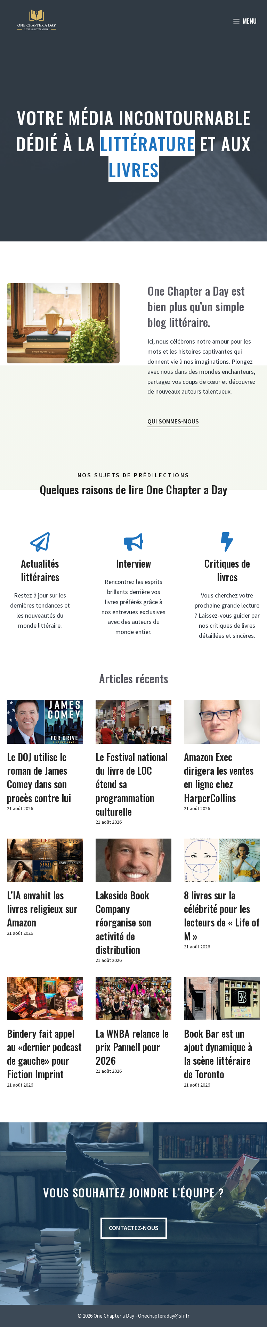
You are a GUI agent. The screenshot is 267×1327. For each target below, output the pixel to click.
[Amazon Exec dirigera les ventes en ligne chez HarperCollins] (222, 738)
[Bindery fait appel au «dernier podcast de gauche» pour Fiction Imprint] (45, 1015)
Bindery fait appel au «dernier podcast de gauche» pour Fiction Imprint (44, 1053)
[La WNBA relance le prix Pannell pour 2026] (134, 1015)
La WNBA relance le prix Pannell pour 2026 (132, 1047)
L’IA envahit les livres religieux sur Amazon (42, 908)
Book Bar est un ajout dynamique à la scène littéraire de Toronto (218, 1053)
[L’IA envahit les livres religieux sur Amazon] (45, 877)
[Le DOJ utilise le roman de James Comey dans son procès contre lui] (45, 738)
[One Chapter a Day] (36, 20)
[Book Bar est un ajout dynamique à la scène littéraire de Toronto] (222, 1015)
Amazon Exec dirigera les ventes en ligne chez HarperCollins (218, 777)
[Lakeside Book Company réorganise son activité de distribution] (134, 877)
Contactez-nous (134, 1228)
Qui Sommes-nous (173, 421)
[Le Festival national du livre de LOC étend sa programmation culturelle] (134, 738)
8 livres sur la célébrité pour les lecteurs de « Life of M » (222, 915)
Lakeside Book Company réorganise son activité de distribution (123, 922)
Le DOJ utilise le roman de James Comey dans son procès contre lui (39, 777)
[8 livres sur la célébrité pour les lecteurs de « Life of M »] (222, 877)
